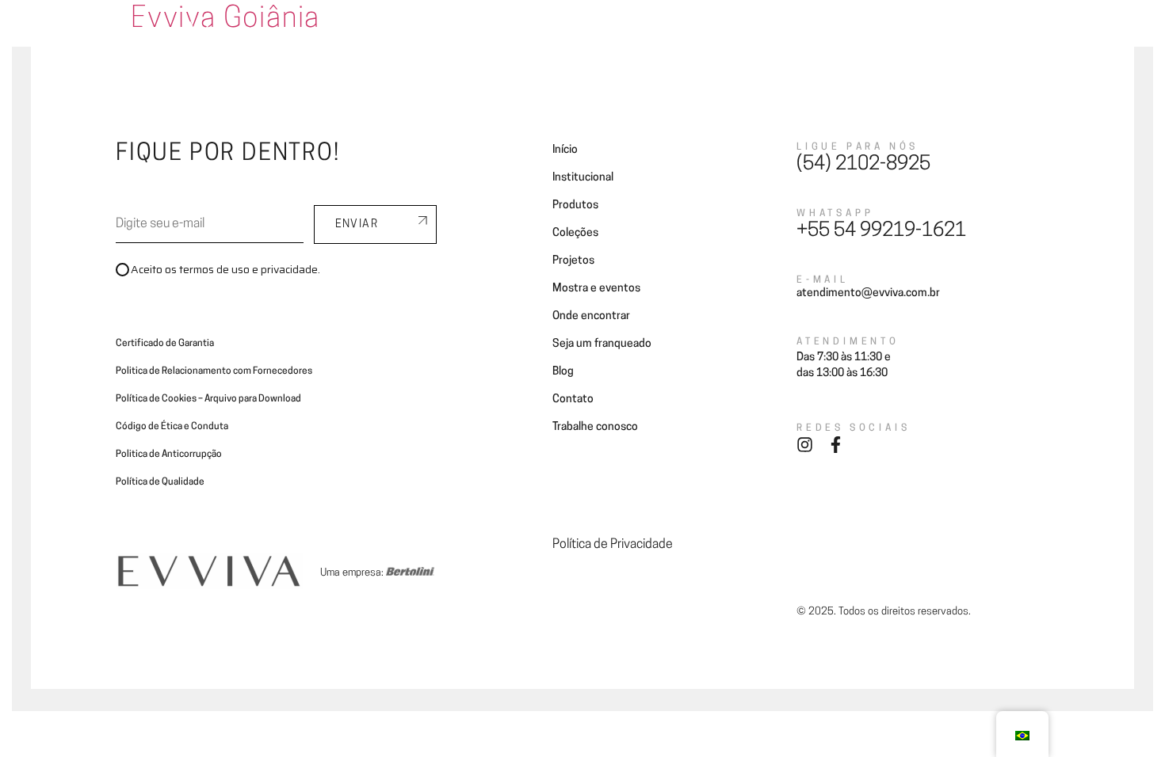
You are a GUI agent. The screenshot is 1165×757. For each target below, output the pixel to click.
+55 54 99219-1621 (881, 231)
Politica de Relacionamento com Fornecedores (214, 371)
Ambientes (402, 34)
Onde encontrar (623, 34)
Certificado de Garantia (165, 343)
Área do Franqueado (961, 34)
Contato (869, 34)
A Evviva (332, 34)
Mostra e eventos (596, 289)
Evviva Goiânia (225, 20)
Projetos (541, 34)
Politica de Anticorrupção (169, 454)
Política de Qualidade (160, 482)
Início (565, 150)
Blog (816, 34)
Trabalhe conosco (595, 427)
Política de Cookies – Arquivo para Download (208, 399)
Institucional (582, 178)
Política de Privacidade (612, 544)
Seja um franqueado (733, 34)
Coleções (475, 34)
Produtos (575, 205)
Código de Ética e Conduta (172, 427)
